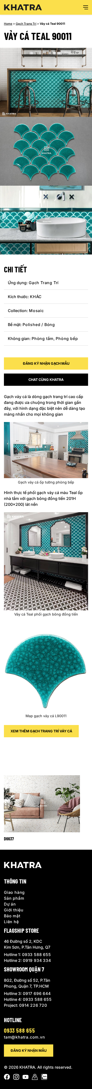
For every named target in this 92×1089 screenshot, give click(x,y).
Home (8, 23)
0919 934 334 (37, 960)
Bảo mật (12, 915)
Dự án (10, 904)
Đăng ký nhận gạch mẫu (46, 363)
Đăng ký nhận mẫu (29, 1050)
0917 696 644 (37, 993)
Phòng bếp (67, 338)
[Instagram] (16, 1077)
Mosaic (36, 310)
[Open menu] (85, 7)
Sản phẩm (14, 898)
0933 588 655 (36, 954)
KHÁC (36, 296)
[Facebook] (7, 1077)
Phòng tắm (42, 338)
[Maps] (35, 1077)
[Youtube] (25, 1077)
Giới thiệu (14, 910)
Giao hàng (14, 892)
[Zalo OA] (44, 1077)
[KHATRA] (23, 7)
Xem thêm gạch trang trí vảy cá (41, 731)
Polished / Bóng (39, 324)
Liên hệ (11, 921)
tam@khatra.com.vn (24, 1037)
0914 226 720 (33, 1005)
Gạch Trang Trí (26, 23)
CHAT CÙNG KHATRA (46, 379)
